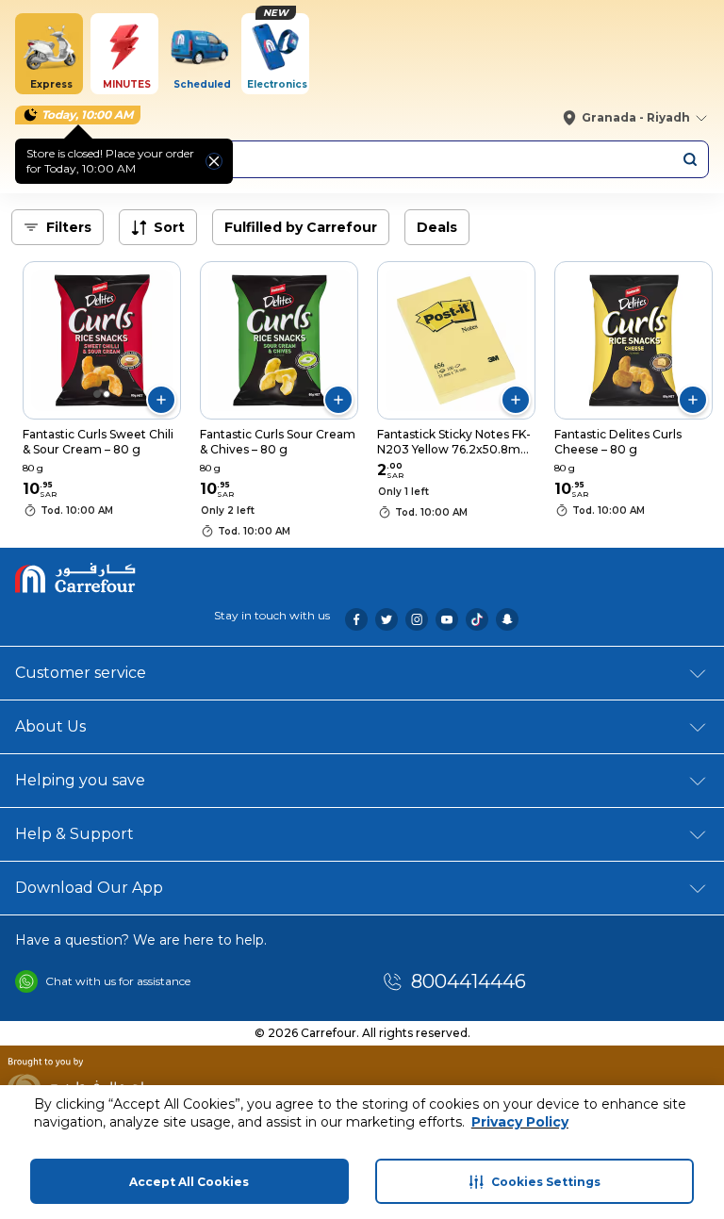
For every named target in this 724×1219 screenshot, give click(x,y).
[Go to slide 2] (106, 394)
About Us (50, 726)
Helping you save (80, 780)
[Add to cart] (161, 400)
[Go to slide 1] (97, 394)
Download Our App (89, 888)
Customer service (80, 673)
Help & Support (74, 834)
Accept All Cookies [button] (189, 1182)
